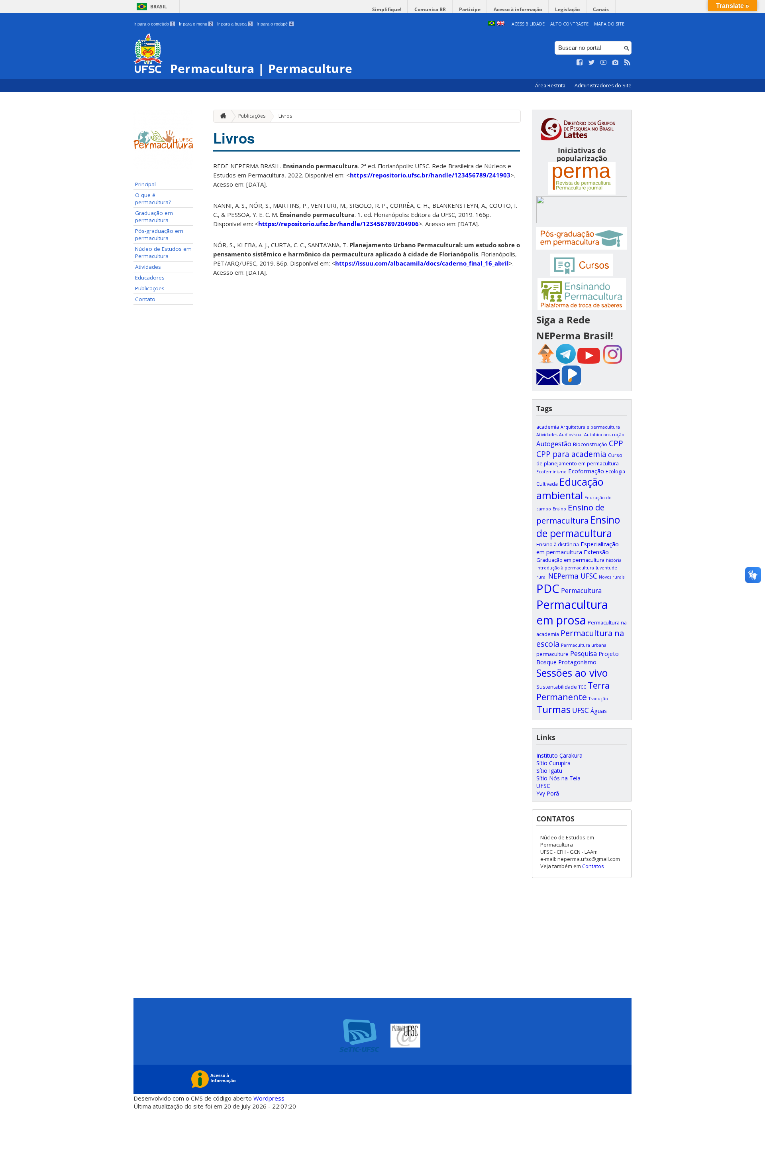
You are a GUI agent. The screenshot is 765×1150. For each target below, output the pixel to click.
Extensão (596, 552)
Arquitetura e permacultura (590, 427)
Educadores (150, 277)
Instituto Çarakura (559, 755)
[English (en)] (500, 24)
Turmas (553, 709)
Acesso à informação (518, 9)
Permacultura (581, 590)
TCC (582, 687)
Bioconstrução (590, 444)
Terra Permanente (573, 691)
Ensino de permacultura (578, 526)
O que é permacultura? (153, 198)
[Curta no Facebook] (580, 62)
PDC (547, 589)
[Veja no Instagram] (615, 62)
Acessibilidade (528, 24)
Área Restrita (551, 85)
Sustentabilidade (556, 686)
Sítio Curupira (553, 763)
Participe (470, 9)
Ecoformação (586, 471)
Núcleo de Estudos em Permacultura (163, 252)
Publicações (150, 288)
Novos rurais (611, 577)
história (614, 560)
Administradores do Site (603, 85)
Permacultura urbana (583, 645)
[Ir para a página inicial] (221, 116)
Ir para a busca (234, 24)
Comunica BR (430, 9)
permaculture (552, 654)
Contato (145, 299)
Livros (285, 115)
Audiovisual (571, 434)
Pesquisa (583, 653)
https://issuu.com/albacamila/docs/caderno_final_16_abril (422, 263)
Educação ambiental (570, 488)
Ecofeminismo (551, 472)
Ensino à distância (557, 544)
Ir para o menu (195, 24)
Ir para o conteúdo (153, 24)
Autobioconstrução (604, 434)
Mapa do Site (609, 24)
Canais (601, 9)
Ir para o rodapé (274, 24)
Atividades (148, 266)
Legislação (567, 9)
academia (547, 426)
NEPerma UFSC (572, 576)
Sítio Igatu (549, 770)
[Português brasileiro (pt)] (491, 24)
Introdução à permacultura (565, 568)
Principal (145, 184)
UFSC (580, 710)
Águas (598, 711)
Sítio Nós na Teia (558, 778)
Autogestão (553, 443)
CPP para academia (571, 454)
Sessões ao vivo (572, 672)
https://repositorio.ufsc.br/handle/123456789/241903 (430, 175)
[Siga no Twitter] (591, 62)
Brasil (158, 6)
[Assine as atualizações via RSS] (627, 62)
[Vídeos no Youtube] (603, 62)
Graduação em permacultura (154, 216)
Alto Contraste (569, 24)
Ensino (559, 509)
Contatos (593, 866)
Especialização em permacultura (577, 548)
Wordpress (268, 1098)
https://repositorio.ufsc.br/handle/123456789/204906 (338, 224)
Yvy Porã (547, 793)
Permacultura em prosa (572, 612)
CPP (616, 443)
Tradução (598, 698)
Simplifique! (386, 9)
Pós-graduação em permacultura (159, 234)
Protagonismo (577, 662)
